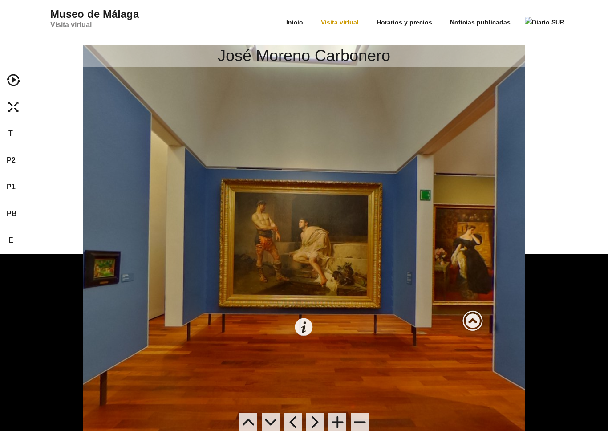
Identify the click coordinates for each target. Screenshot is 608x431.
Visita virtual (340, 22)
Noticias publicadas (480, 22)
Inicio (294, 22)
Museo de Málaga (94, 18)
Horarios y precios (404, 22)
